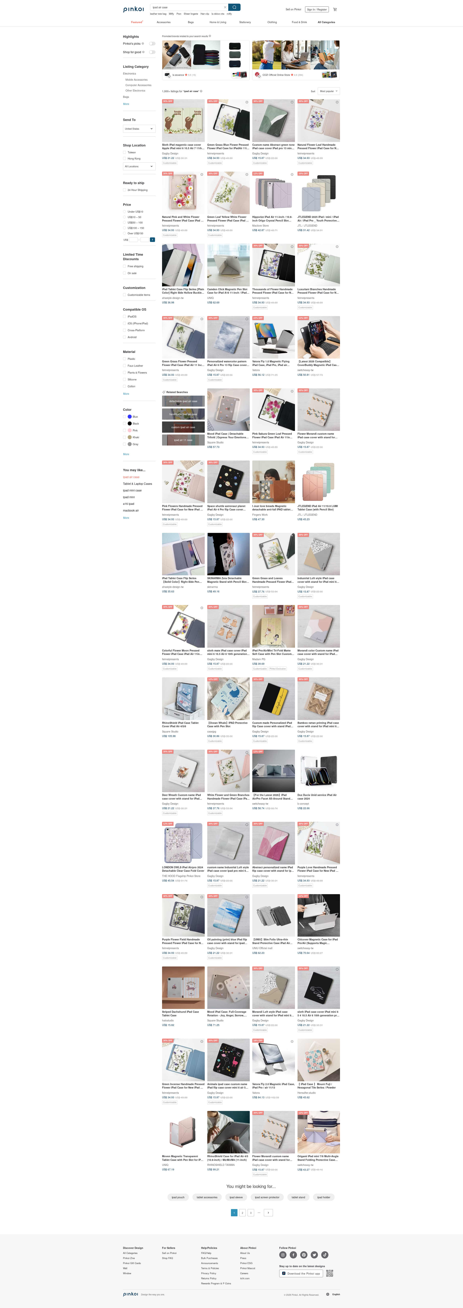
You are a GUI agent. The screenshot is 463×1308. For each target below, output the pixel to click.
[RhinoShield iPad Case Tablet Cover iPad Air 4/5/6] (183, 698)
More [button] (126, 104)
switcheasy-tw (305, 370)
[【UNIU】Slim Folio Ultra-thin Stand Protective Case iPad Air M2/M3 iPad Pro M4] (273, 915)
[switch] (139, 43)
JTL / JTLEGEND (307, 225)
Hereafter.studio (307, 1092)
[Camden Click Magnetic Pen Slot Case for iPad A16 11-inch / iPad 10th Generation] (228, 265)
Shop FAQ (167, 1258)
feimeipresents (215, 153)
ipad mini (129, 497)
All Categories (130, 1253)
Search (234, 7)
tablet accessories (207, 1197)
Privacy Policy (208, 1273)
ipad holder (323, 1197)
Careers (244, 1273)
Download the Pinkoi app (303, 1273)
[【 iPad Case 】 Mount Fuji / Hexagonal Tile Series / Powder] (319, 1060)
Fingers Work (260, 514)
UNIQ (210, 297)
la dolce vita (218, 13)
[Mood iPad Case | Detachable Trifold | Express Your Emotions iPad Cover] (228, 409)
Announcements (209, 1263)
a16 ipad (128, 504)
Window (127, 1273)
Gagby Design (170, 153)
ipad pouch (178, 1197)
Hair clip (205, 13)
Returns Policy (208, 1278)
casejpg (211, 731)
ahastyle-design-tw (173, 297)
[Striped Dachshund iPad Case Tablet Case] (183, 987)
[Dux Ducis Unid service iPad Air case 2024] (319, 771)
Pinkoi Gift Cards (132, 1263)
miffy (229, 13)
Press (243, 1258)
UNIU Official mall (262, 948)
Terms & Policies (210, 1268)
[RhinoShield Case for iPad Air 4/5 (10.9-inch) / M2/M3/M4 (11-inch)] (228, 1132)
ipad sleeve (236, 1197)
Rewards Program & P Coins (216, 1283)
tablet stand (298, 1197)
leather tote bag (158, 13)
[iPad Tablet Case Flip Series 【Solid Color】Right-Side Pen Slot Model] (183, 554)
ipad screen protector (267, 1197)
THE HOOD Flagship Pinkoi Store (181, 875)
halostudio (168, 1020)
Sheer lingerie (191, 13)
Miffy (171, 13)
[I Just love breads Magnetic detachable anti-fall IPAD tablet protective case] (273, 482)
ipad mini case (132, 490)
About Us (245, 1253)
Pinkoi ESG (246, 1263)
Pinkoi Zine (129, 1258)
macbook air (131, 510)
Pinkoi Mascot (247, 1268)
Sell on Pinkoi (293, 9)
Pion (179, 13)
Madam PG (258, 659)
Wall (125, 1268)
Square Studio (215, 442)
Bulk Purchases (209, 1258)
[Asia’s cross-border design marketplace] (133, 9)
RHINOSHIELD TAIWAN (221, 1165)
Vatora (256, 370)
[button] (152, 239)
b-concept (303, 803)
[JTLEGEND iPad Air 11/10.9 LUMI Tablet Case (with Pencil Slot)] (319, 482)
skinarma (212, 587)
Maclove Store (260, 225)
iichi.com (245, 1278)
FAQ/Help (206, 1253)
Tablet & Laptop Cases (137, 484)
